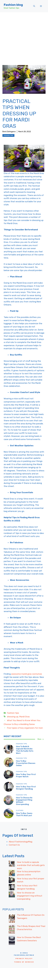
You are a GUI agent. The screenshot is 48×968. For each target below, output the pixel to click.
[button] (34, 6)
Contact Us (14, 845)
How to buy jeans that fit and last (24, 814)
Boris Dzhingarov (9, 132)
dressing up (12, 716)
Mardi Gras (24, 716)
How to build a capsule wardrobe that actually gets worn (24, 749)
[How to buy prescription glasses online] (12, 873)
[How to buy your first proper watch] (12, 880)
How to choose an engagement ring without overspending (29, 895)
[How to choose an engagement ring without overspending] (12, 894)
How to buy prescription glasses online (25, 763)
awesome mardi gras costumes (26, 674)
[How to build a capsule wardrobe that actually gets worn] (12, 864)
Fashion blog (13, 5)
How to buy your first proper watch (26, 775)
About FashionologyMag (20, 841)
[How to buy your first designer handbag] (12, 887)
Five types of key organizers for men (25, 728)
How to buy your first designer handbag (26, 788)
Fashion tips (8, 135)
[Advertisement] (24, 37)
